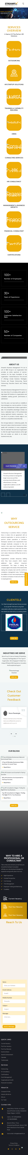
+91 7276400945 (16, 1117)
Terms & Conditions (14, 1145)
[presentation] (3, 495)
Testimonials (4, 1060)
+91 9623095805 (12, 1119)
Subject (5, 1005)
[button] (13, 736)
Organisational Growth (7, 1080)
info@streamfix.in (19, 1133)
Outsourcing (4, 1069)
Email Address (7, 990)
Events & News (5, 1052)
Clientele (3, 1057)
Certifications (5, 1074)
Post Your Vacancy (6, 1046)
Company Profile (5, 1091)
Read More (7, 767)
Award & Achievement (7, 1054)
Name (4, 982)
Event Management (6, 1077)
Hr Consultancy (5, 1072)
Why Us (3, 1097)
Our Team (3, 1100)
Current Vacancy (5, 1043)
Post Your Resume (6, 1049)
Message (5, 1013)
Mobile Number (7, 997)
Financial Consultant (6, 1083)
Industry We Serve (6, 1094)
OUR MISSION (21, 466)
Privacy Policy (14, 1143)
